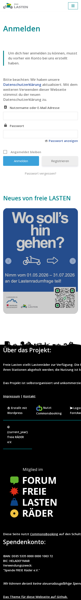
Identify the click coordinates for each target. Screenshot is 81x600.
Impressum (11, 396)
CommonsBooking (44, 534)
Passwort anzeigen (63, 141)
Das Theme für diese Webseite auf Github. (35, 597)
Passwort (17, 126)
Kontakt (29, 396)
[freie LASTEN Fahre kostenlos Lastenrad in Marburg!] (15, 6)
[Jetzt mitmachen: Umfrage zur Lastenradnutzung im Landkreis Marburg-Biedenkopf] (40, 261)
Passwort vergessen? (40, 173)
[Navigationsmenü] (73, 5)
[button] (8, 261)
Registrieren (60, 161)
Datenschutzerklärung (22, 84)
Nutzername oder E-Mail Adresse (35, 108)
